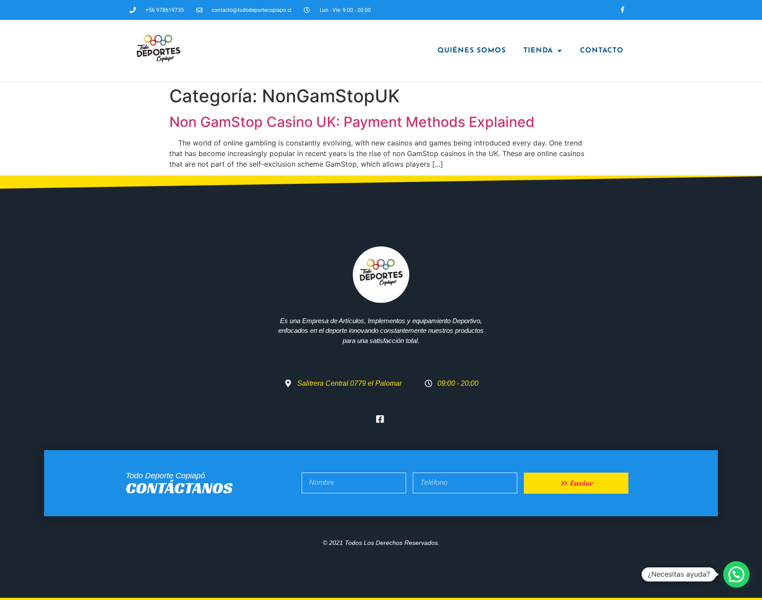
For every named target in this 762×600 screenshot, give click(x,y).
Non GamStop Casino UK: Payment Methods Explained (351, 121)
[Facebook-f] (622, 10)
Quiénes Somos (471, 50)
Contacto (602, 50)
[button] (736, 574)
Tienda (538, 50)
